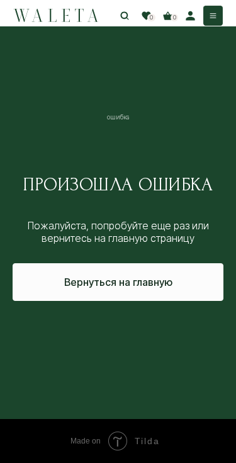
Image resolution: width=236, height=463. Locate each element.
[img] (55, 16)
